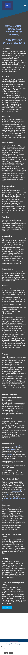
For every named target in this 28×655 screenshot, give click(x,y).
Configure (6, 649)
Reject (11, 653)
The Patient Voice (7, 607)
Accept (5, 653)
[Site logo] (7, 5)
